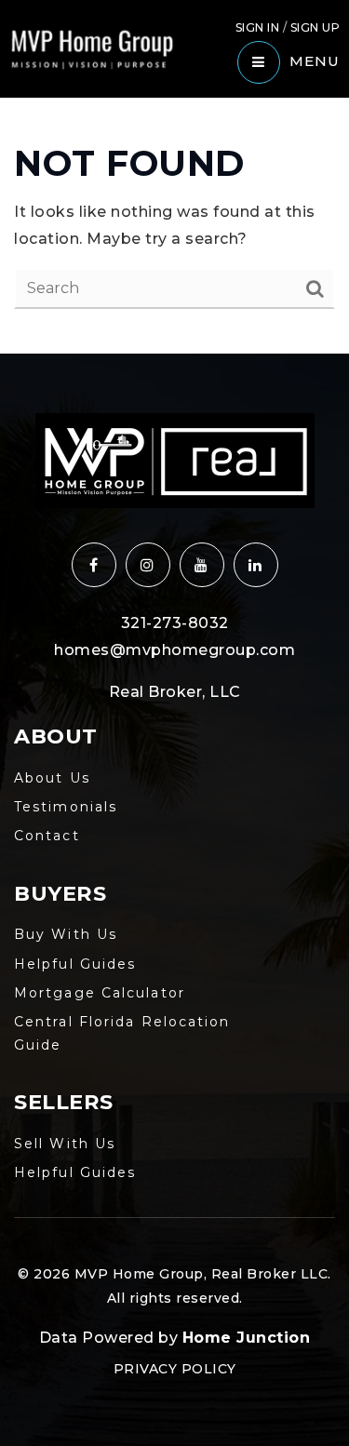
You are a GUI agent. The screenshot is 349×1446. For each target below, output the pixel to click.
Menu (314, 61)
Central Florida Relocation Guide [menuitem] (122, 1033)
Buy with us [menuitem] (65, 934)
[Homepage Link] (92, 48)
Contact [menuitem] (47, 835)
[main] (174, 226)
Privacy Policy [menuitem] (175, 1368)
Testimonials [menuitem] (65, 806)
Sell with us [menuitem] (64, 1143)
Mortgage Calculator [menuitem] (99, 992)
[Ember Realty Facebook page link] (94, 564)
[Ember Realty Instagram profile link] (148, 564)
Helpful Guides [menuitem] (75, 964)
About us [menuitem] (52, 778)
